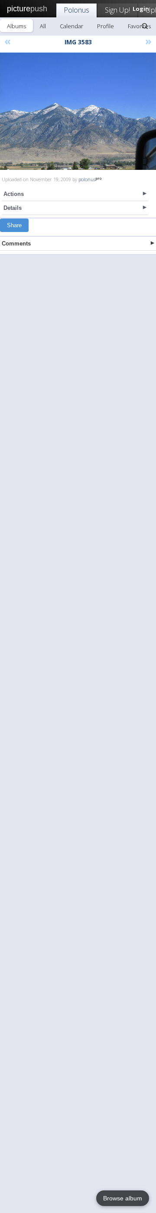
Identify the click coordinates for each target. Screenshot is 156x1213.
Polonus (76, 10)
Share (14, 225)
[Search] (145, 26)
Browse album (122, 1198)
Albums (16, 26)
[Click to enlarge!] (78, 111)
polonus (86, 179)
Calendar (71, 26)
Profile (105, 26)
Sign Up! (117, 10)
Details (12, 208)
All (43, 26)
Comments (16, 243)
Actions (13, 194)
